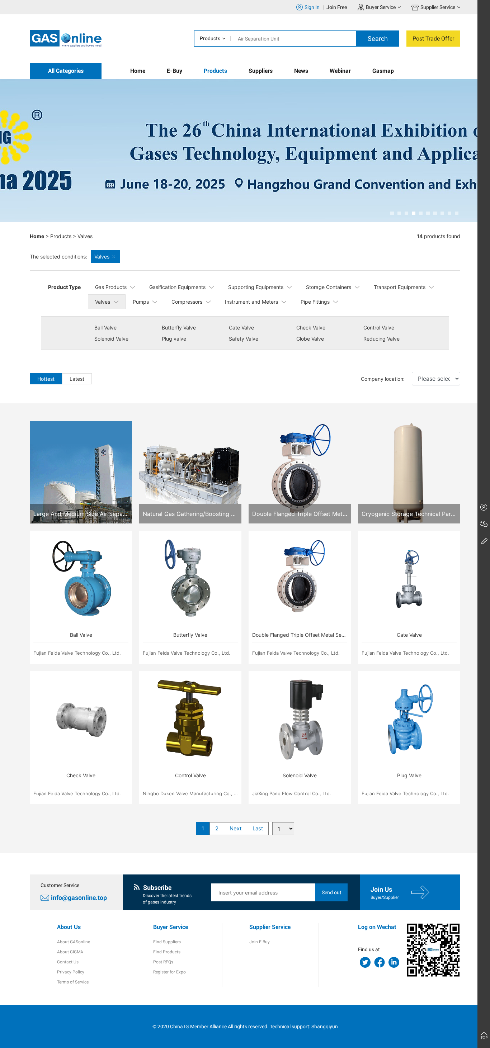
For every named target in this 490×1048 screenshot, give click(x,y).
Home (137, 70)
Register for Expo (169, 972)
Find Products (166, 951)
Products (210, 38)
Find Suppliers (167, 941)
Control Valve (378, 327)
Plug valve (174, 339)
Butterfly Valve (179, 327)
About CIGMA (70, 951)
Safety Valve (243, 339)
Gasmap (383, 70)
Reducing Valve (381, 339)
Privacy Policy (70, 972)
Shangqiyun (324, 1026)
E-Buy (174, 70)
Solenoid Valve (111, 339)
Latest (77, 379)
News (301, 70)
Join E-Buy (259, 941)
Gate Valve (241, 327)
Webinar (340, 70)
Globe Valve (310, 339)
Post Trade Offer (433, 38)
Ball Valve (105, 327)
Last (258, 828)
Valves (85, 236)
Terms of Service (73, 982)
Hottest (46, 379)
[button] (392, 213)
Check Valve (310, 327)
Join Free (336, 7)
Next (235, 828)
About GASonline (73, 941)
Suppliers (261, 70)
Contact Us (68, 961)
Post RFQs (163, 961)
